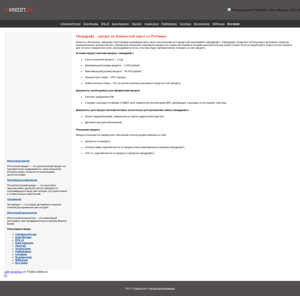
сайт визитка (13, 271)
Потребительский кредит (22, 180)
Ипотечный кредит (18, 161)
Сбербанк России (70, 23)
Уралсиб (137, 23)
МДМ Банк (218, 23)
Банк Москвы (90, 23)
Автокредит (14, 199)
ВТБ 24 (105, 23)
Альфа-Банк (151, 23)
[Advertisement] (23, 96)
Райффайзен (169, 23)
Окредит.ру (140, 288)
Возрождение (202, 23)
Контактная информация (162, 288)
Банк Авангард (120, 23)
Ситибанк (185, 23)
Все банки (233, 23)
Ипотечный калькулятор (22, 212)
